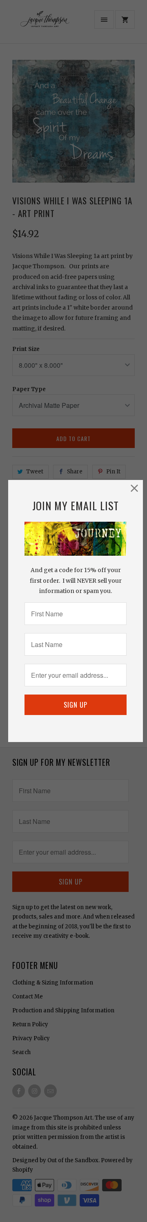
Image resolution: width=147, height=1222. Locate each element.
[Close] (134, 488)
